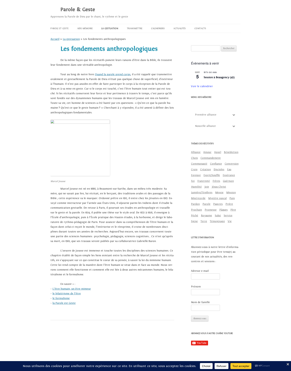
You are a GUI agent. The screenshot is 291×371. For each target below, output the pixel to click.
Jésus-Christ (219, 186)
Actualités (179, 28)
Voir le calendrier (202, 86)
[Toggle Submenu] (234, 114)
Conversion (232, 163)
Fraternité (203, 181)
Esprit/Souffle (212, 175)
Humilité (196, 186)
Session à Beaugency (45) (219, 77)
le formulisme (61, 298)
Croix (194, 169)
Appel (217, 152)
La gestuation (109, 28)
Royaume (206, 215)
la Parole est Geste (64, 303)
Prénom (196, 286)
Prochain (196, 209)
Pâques (223, 209)
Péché (194, 215)
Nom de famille (200, 302)
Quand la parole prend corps (112, 74)
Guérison (228, 181)
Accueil (54, 39)
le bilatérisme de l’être (66, 293)
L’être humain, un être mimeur (71, 288)
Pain (232, 198)
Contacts (200, 28)
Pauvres (218, 204)
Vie (230, 221)
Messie (219, 192)
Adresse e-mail (200, 271)
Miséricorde (198, 198)
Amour (207, 152)
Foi (193, 181)
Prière (229, 204)
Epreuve (196, 175)
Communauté (199, 163)
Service (228, 215)
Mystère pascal (217, 198)
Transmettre (134, 28)
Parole (206, 204)
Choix (194, 158)
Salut (218, 215)
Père (233, 209)
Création (205, 169)
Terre (204, 221)
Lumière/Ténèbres (201, 192)
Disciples (219, 169)
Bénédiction (231, 152)
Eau (229, 169)
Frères (216, 181)
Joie (206, 186)
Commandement (211, 158)
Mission (231, 192)
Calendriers (158, 28)
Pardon (195, 204)
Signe (194, 221)
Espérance (229, 175)
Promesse (211, 209)
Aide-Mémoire (85, 28)
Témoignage (217, 221)
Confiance (216, 163)
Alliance (196, 152)
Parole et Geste (59, 28)
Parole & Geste (77, 10)
